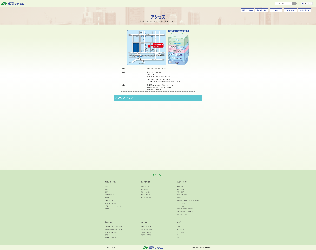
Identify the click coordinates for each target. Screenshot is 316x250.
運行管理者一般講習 (182, 195)
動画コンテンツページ (110, 238)
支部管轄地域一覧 (109, 195)
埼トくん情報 (180, 206)
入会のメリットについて (111, 200)
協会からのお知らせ (146, 226)
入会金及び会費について (111, 203)
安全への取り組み (145, 189)
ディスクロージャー (146, 197)
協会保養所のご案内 (182, 214)
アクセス (179, 226)
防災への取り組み (145, 195)
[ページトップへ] (304, 243)
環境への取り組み (145, 192)
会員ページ (180, 186)
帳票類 (179, 197)
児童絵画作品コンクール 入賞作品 (113, 229)
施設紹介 (107, 197)
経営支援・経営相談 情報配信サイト (186, 209)
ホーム (106, 186)
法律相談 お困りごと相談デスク (185, 211)
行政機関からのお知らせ (147, 232)
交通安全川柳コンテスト (111, 232)
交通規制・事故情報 (146, 235)
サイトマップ (180, 235)
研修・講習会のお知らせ (147, 229)
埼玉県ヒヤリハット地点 (111, 235)
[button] (247, 10)
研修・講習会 (180, 192)
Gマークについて (145, 186)
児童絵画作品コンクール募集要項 (113, 226)
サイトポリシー (181, 232)
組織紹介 (107, 192)
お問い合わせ (180, 229)
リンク (179, 238)
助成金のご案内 (181, 189)
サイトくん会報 (181, 203)
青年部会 (107, 209)
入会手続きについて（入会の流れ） (114, 206)
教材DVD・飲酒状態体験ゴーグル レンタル (188, 200)
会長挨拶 (107, 189)
